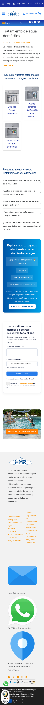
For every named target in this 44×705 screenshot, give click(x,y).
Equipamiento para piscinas (22, 261)
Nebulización (31, 530)
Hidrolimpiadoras (15, 534)
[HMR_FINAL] (21, 461)
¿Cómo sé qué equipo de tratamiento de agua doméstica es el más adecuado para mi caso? (21, 226)
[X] (32, 22)
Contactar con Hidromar (22, 306)
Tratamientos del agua (20, 42)
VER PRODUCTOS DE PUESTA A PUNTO (22, 432)
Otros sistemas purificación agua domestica (32, 110)
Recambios (31, 527)
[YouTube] (35, 22)
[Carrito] (39, 13)
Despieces (22, 270)
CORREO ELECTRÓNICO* (15, 347)
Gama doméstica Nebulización (22, 284)
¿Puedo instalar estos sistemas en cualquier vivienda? (18, 214)
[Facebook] (30, 22)
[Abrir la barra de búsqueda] (21, 23)
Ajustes (18, 701)
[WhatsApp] (6, 684)
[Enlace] (3, 4)
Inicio (5, 42)
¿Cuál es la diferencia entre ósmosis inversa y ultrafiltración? (19, 193)
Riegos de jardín (15, 540)
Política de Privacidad (25, 383)
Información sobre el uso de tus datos (19, 379)
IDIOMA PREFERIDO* (14, 359)
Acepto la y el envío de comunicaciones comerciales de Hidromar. (21, 385)
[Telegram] (39, 22)
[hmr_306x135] (13, 14)
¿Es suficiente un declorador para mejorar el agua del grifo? (21, 203)
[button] (3, 13)
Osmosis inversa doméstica (12, 110)
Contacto (30, 524)
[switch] (5, 701)
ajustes (31, 696)
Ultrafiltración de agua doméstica (12, 143)
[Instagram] (37, 22)
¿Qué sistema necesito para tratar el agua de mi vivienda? (21, 182)
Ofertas (29, 512)
